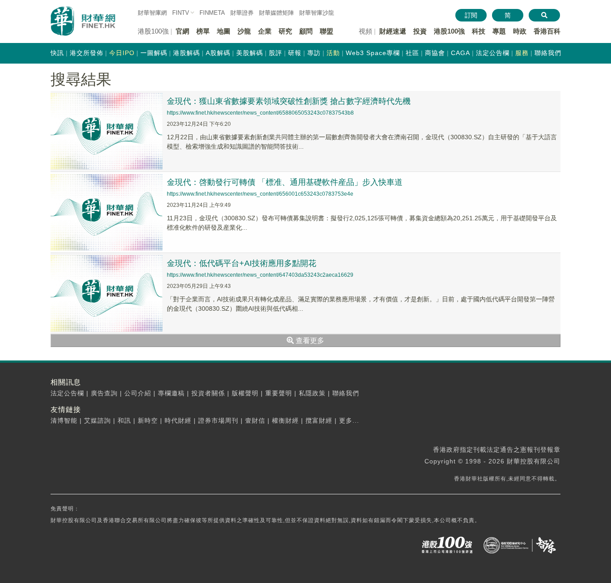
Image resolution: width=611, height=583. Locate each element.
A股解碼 (218, 52)
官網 (182, 31)
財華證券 (242, 12)
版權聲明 (245, 393)
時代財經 (178, 420)
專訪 (314, 52)
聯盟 (326, 31)
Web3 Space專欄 (373, 52)
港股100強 (449, 31)
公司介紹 (137, 393)
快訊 (57, 52)
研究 (285, 31)
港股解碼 (186, 52)
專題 (499, 31)
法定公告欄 (492, 52)
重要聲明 (278, 393)
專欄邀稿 (171, 393)
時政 (519, 31)
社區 (412, 52)
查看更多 (309, 340)
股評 (275, 52)
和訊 (124, 420)
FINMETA (212, 12)
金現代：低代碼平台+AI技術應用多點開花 (241, 263)
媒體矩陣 (276, 12)
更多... (349, 420)
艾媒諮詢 (97, 420)
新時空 (148, 420)
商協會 (435, 52)
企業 (265, 31)
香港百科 (547, 31)
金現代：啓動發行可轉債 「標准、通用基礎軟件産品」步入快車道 (285, 182)
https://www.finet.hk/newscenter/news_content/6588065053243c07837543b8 (260, 113)
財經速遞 (392, 31)
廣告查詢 (104, 393)
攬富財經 (319, 420)
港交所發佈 (86, 52)
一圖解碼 (153, 52)
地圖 (223, 31)
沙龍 (244, 31)
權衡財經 (285, 420)
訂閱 (471, 15)
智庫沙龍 (316, 12)
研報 (294, 52)
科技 (478, 31)
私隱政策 (312, 393)
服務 (522, 52)
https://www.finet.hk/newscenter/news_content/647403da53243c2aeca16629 (260, 275)
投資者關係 (208, 393)
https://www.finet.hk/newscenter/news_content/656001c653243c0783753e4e (260, 194)
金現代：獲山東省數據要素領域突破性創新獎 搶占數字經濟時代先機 (289, 101)
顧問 (306, 31)
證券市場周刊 (218, 420)
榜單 (203, 31)
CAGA (460, 52)
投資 (420, 31)
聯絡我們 (548, 52)
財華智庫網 (152, 12)
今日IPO (122, 52)
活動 (333, 52)
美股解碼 (249, 52)
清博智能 (64, 420)
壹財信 (255, 420)
